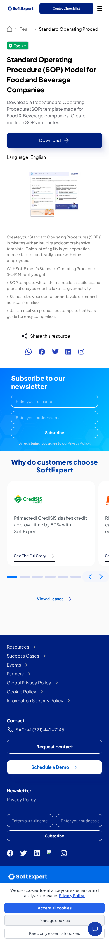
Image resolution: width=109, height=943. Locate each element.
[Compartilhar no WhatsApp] (28, 351)
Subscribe (54, 432)
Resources (18, 647)
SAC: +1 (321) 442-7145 (40, 729)
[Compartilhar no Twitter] (55, 351)
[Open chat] (95, 929)
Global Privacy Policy (29, 683)
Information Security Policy (35, 700)
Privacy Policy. (79, 443)
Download (50, 140)
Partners (15, 674)
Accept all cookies (55, 907)
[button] (12, 577)
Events (14, 665)
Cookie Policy (21, 691)
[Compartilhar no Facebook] (42, 351)
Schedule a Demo (50, 767)
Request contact (54, 747)
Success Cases (23, 656)
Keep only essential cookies (54, 933)
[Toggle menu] (99, 8)
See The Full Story (30, 555)
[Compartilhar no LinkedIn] (68, 352)
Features (26, 29)
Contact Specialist (66, 8)
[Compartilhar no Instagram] (81, 352)
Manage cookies (54, 920)
